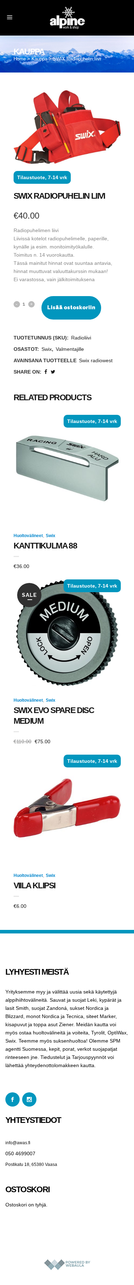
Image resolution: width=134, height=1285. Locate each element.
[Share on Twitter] (53, 372)
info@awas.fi (17, 1142)
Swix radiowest (96, 360)
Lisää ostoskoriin (71, 307)
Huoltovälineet (28, 535)
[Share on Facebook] (45, 372)
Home (20, 58)
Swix (46, 349)
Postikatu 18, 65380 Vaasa (31, 1164)
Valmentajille (70, 349)
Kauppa (39, 58)
